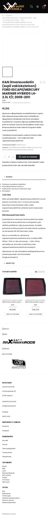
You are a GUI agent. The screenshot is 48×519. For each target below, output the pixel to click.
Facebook (5, 426)
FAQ (3, 491)
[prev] (40, 82)
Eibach (4, 466)
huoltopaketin (31, 222)
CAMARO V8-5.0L (6, 300)
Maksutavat (6, 493)
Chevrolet (14, 300)
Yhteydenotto (6, 457)
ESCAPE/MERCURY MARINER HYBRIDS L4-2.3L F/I (23, 147)
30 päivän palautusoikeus (11, 498)
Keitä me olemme (8, 500)
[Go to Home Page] (2, 16)
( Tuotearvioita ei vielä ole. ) (21, 103)
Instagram (5, 431)
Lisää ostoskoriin (29, 157)
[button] (31, 6)
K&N (15, 150)
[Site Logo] (13, 6)
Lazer (4, 471)
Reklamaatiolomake (9, 502)
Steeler (4, 477)
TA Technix (5, 480)
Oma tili (4, 444)
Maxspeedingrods (8, 473)
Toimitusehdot (7, 452)
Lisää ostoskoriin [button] (12, 314)
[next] (44, 82)
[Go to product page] (12, 287)
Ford (40, 147)
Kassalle (5, 440)
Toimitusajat (6, 496)
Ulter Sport (5, 482)
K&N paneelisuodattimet (25, 150)
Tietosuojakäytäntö (8, 448)
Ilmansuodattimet (8, 150)
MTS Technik (6, 475)
